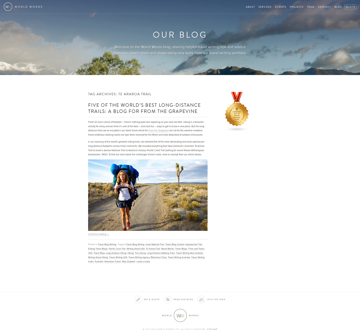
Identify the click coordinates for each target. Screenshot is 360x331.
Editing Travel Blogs (98, 248)
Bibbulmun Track (159, 257)
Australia (99, 261)
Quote (350, 6)
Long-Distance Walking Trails (161, 253)
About (250, 6)
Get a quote (152, 299)
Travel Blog (99, 253)
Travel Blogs (181, 248)
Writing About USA (136, 248)
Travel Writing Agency (139, 257)
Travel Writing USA (118, 257)
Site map (212, 329)
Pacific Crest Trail (117, 248)
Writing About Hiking (98, 257)
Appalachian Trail (193, 244)
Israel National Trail (155, 244)
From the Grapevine (158, 130)
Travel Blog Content (174, 244)
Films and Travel (196, 248)
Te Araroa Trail (153, 248)
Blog (338, 6)
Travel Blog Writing (107, 244)
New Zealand (128, 261)
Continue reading (98, 234)
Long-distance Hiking (116, 253)
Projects (297, 6)
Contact (324, 6)
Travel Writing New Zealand (189, 253)
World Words (24, 6)
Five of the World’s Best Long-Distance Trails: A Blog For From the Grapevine (144, 108)
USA (90, 253)
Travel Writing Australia (179, 257)
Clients (280, 6)
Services (265, 6)
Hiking (131, 253)
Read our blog (183, 299)
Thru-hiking (140, 253)
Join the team (216, 299)
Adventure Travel (112, 261)
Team (310, 6)
